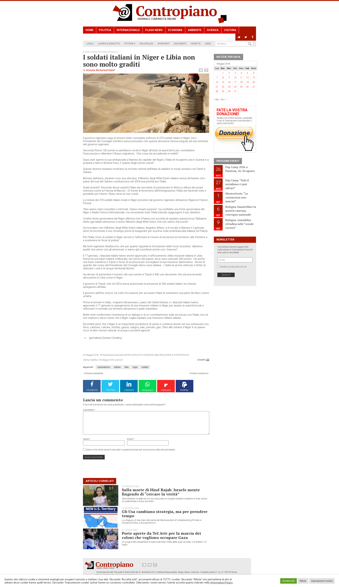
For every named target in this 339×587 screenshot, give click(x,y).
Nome (86, 439)
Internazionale (128, 30)
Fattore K (129, 43)
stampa (201, 360)
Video (208, 43)
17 (235, 82)
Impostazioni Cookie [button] (321, 581)
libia (127, 367)
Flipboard (166, 390)
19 (247, 82)
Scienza (213, 30)
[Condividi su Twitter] (201, 70)
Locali (90, 43)
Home (89, 30)
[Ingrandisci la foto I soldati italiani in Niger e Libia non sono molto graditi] (146, 103)
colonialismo (103, 367)
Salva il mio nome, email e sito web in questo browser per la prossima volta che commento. (130, 449)
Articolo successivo (198, 373)
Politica (105, 30)
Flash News (154, 30)
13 (253, 77)
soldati (145, 367)
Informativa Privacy (221, 582)
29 (223, 91)
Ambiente (194, 30)
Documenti (180, 43)
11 (241, 77)
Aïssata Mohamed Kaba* (100, 70)
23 (229, 86)
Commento (89, 410)
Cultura (230, 30)
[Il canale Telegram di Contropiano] (238, 37)
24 (235, 86)
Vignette (196, 43)
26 (247, 86)
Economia (175, 30)
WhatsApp (147, 390)
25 (241, 86)
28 (217, 91)
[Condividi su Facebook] (206, 70)
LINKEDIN (129, 390)
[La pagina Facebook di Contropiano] (252, 37)
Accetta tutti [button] (288, 581)
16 (229, 82)
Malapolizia (146, 43)
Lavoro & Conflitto (109, 43)
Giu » (223, 99)
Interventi (164, 43)
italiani (117, 367)
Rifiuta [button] (303, 581)
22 (223, 86)
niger (135, 367)
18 (241, 82)
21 (217, 86)
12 (247, 77)
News (94, 52)
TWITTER (110, 390)
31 (235, 91)
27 (253, 86)
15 (223, 82)
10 (235, 77)
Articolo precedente (93, 373)
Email (130, 439)
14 (217, 82)
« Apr (216, 99)
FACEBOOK (92, 390)
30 (229, 91)
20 (253, 82)
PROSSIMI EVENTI (227, 161)
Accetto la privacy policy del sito (233, 267)
